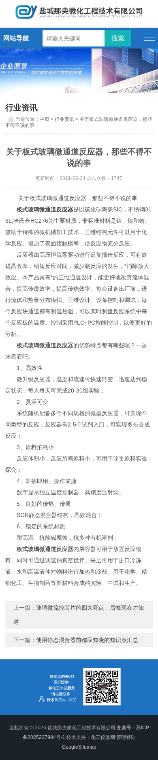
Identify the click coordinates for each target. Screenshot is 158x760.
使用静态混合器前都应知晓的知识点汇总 (87, 640)
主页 (44, 119)
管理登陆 (126, 737)
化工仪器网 (103, 737)
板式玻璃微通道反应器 (45, 209)
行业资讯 (64, 119)
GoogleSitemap (79, 747)
